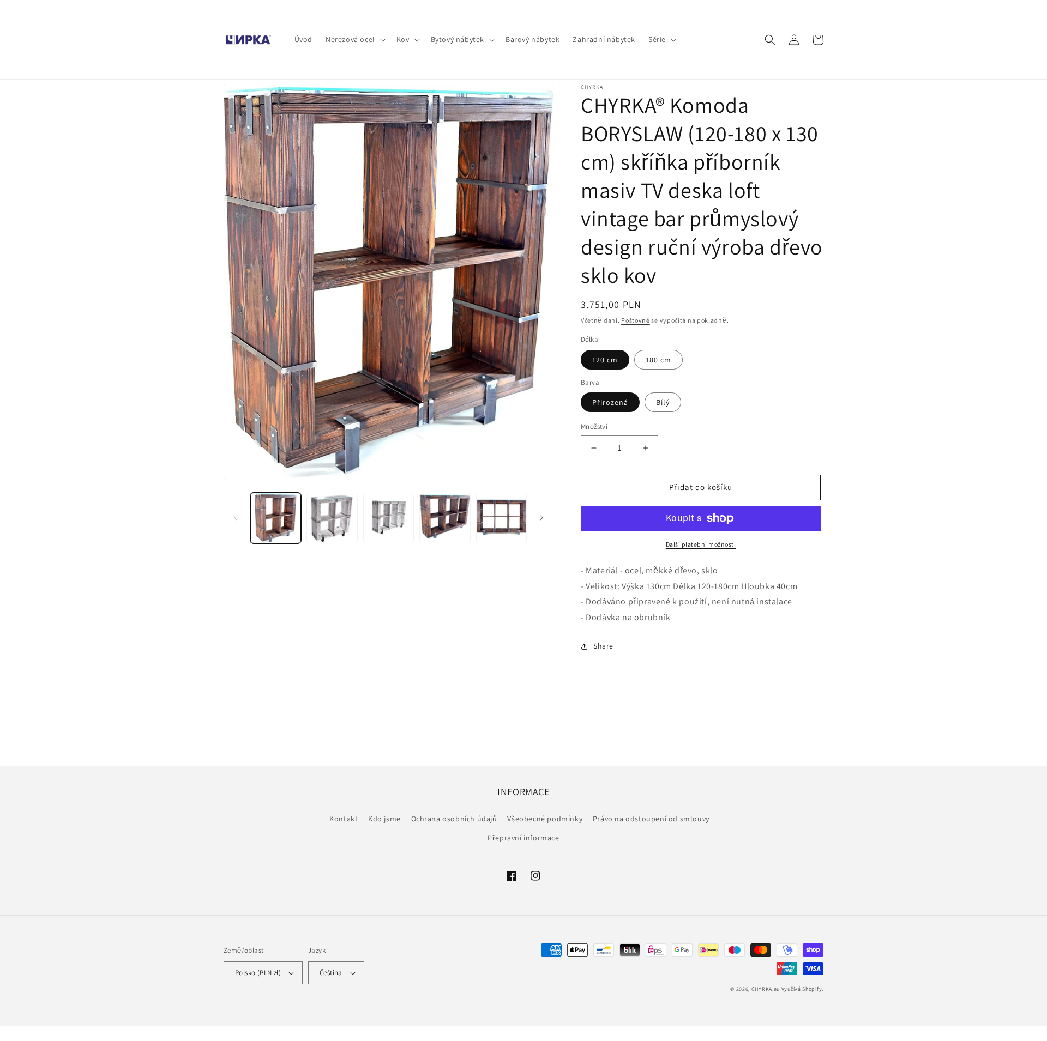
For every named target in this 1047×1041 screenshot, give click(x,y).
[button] (354, 39)
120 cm (605, 360)
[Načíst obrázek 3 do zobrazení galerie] (388, 518)
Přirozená (610, 402)
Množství (594, 426)
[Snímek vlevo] (236, 518)
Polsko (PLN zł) (258, 972)
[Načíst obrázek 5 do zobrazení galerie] (501, 518)
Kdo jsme (384, 819)
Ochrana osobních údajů (454, 819)
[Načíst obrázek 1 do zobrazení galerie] (275, 518)
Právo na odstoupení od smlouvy (651, 819)
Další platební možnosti (701, 544)
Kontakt (343, 819)
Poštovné (635, 320)
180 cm (658, 360)
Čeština (331, 972)
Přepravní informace (523, 838)
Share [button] (603, 646)
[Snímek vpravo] (541, 518)
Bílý (663, 402)
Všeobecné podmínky (544, 819)
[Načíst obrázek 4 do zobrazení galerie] (444, 518)
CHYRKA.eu (765, 988)
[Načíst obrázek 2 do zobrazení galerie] (331, 518)
